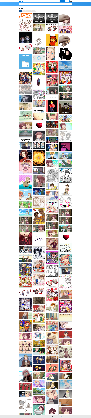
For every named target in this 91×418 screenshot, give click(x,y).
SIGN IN (67, 1)
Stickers (28, 11)
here (62, 416)
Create (62, 1)
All (20, 11)
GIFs (24, 11)
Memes (33, 11)
